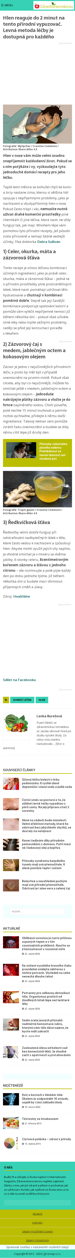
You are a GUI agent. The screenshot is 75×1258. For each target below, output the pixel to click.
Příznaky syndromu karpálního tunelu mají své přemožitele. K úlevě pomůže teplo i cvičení (43, 864)
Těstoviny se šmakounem (40, 1119)
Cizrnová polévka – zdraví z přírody (46, 1139)
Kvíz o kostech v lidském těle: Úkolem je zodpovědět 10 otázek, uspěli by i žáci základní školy (45, 1098)
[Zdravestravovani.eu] (53, 5)
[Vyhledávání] (37, 911)
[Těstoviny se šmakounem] (11, 1123)
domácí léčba (22, 700)
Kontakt (37, 1222)
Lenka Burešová (49, 716)
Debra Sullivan (48, 241)
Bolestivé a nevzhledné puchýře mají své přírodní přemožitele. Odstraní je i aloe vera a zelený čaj (46, 885)
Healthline (21, 596)
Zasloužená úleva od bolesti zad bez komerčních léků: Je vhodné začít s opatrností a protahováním (46, 1051)
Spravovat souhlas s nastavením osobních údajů (37, 1247)
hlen (42, 700)
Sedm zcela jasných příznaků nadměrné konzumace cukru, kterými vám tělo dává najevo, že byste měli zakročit (45, 1026)
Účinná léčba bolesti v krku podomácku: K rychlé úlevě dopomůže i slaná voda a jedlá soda (47, 783)
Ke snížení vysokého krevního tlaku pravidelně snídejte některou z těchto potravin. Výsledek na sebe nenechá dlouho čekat (46, 971)
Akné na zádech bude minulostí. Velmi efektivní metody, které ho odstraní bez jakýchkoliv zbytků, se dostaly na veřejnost (46, 826)
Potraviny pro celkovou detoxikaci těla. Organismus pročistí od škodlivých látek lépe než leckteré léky (46, 998)
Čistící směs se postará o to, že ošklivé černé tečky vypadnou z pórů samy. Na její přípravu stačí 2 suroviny (45, 805)
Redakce (37, 1213)
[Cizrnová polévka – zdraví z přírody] (11, 1143)
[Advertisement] (37, 73)
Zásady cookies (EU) (37, 1240)
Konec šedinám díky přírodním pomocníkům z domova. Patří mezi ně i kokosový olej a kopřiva (46, 844)
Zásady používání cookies (37, 1231)
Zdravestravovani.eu (29, 1181)
